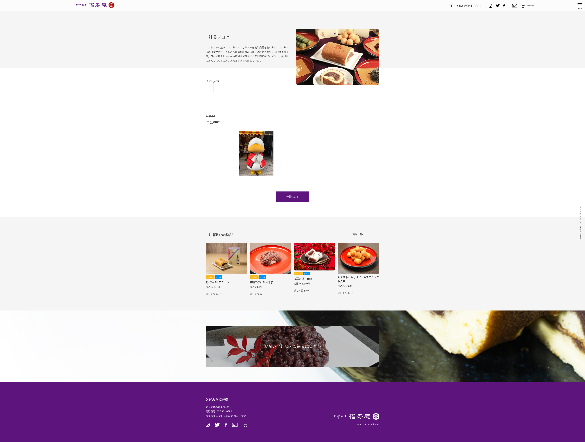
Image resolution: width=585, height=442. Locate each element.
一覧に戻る (292, 196)
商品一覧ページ (361, 234)
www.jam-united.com (367, 424)
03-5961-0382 (224, 411)
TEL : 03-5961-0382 (465, 6)
